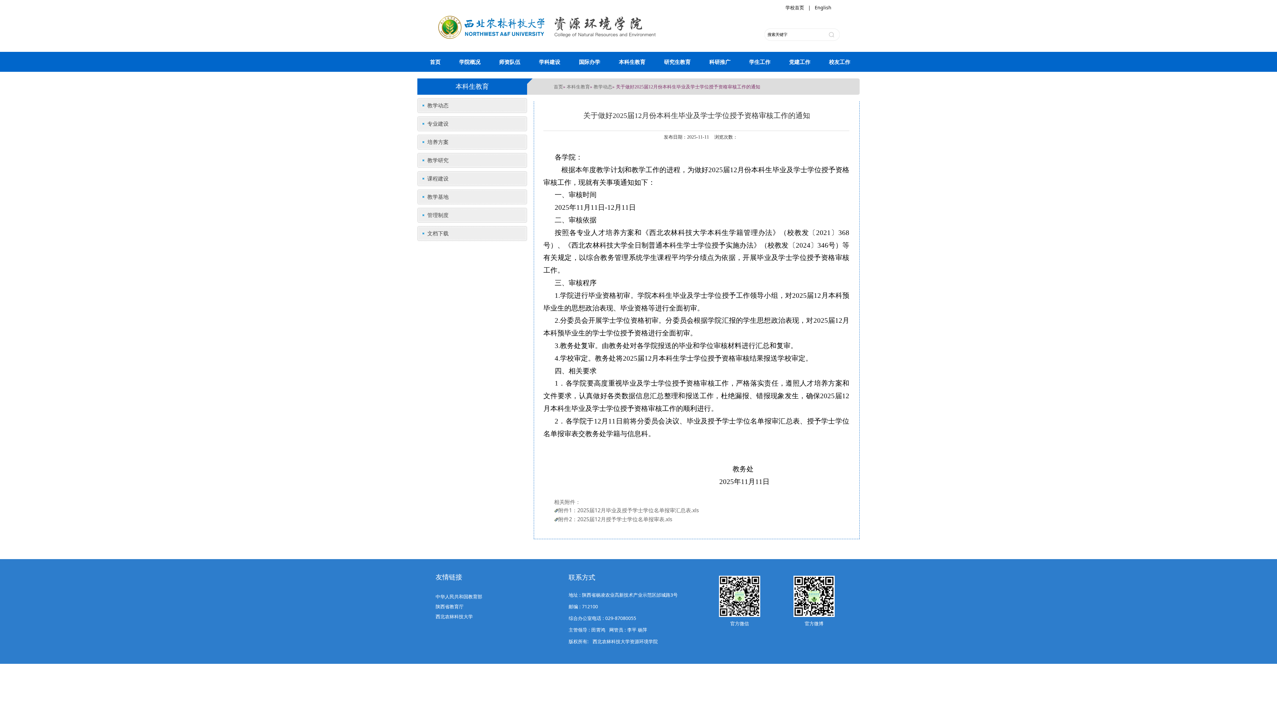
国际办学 (589, 61)
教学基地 (438, 196)
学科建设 (549, 61)
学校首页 (794, 7)
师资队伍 (509, 61)
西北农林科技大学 (454, 616)
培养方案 (438, 142)
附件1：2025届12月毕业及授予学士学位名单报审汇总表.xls (628, 510)
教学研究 (438, 160)
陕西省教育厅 (450, 606)
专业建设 (438, 123)
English (823, 7)
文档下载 (438, 233)
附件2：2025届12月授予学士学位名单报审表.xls (615, 519)
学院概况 (470, 61)
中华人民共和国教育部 (459, 596)
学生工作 (760, 61)
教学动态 (603, 86)
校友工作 (839, 61)
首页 (435, 61)
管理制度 (438, 215)
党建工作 (799, 61)
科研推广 (720, 61)
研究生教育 (677, 61)
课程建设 (438, 178)
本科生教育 (632, 61)
